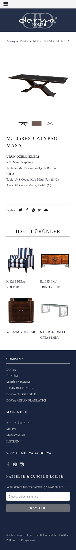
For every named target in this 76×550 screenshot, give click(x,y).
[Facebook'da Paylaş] (26, 210)
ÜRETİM (12, 376)
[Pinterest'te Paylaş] (32, 210)
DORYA (11, 369)
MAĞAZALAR (15, 435)
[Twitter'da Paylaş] (19, 210)
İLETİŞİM (12, 441)
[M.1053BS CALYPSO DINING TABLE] (38, 83)
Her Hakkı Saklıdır (46, 535)
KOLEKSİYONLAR (18, 423)
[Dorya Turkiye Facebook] (8, 464)
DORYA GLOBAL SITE (21, 394)
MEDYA (11, 429)
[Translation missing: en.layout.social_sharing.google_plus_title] (38, 210)
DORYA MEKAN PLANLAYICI (26, 400)
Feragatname (28, 540)
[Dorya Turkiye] (38, 20)
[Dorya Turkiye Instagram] (22, 464)
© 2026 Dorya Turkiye (20, 535)
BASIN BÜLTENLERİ (20, 388)
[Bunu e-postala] (45, 210)
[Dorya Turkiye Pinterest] (15, 464)
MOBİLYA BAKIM (18, 382)
